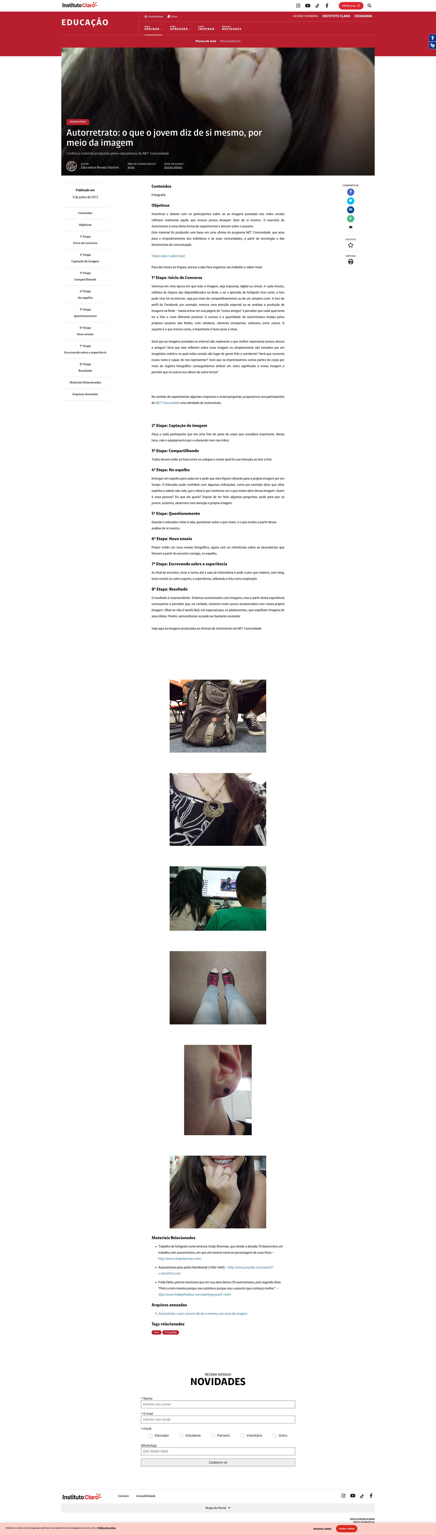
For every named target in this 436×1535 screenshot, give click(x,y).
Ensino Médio (173, 167)
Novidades (232, 28)
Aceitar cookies (347, 1528)
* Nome (147, 1398)
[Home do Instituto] (79, 5)
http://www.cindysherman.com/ (180, 1258)
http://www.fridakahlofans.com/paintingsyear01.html (194, 1294)
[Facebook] (326, 6)
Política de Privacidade (362, 1519)
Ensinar (152, 28)
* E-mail (147, 1414)
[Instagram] (298, 6)
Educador (162, 1435)
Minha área (349, 6)
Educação (85, 23)
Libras (173, 16)
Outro (283, 1435)
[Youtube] (307, 6)
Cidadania (363, 16)
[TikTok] (317, 6)
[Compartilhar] (350, 192)
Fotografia (170, 1332)
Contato (123, 1496)
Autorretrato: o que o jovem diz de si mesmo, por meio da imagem (202, 1313)
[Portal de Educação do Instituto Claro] (81, 1499)
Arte (156, 1332)
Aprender (179, 28)
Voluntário (254, 1435)
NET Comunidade (168, 403)
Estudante (193, 1435)
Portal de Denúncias (364, 1522)
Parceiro (223, 1435)
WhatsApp (149, 1445)
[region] (218, 1529)
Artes (131, 167)
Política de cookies (106, 1528)
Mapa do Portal (215, 1508)
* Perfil (146, 1429)
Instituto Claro (336, 16)
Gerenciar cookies (322, 1528)
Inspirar (206, 28)
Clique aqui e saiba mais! (168, 256)
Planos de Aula (206, 41)
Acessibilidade (155, 16)
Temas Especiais (230, 41)
